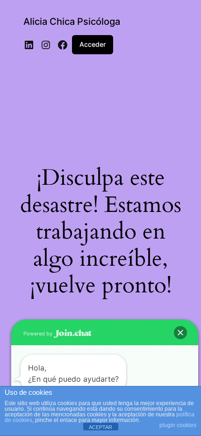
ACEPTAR (100, 427)
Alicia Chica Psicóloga (71, 21)
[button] (180, 332)
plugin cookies (177, 425)
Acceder (92, 44)
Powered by (38, 333)
